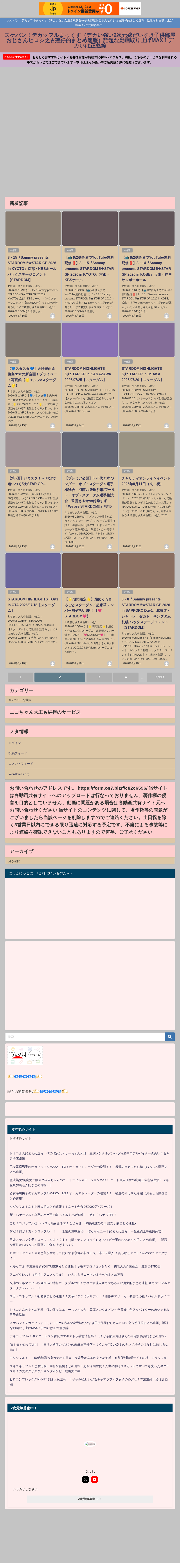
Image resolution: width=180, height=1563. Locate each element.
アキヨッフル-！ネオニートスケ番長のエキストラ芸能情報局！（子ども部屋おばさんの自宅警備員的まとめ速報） (88, 1336)
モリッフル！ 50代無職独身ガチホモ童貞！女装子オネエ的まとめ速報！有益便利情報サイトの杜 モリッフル (88, 1357)
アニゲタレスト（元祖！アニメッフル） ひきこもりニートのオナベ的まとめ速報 (66, 1274)
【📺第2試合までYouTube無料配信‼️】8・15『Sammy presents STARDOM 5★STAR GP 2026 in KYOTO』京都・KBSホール (89, 269)
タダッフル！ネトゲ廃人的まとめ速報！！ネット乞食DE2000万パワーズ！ (61, 1206)
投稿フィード (18, 753)
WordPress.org (19, 774)
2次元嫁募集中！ (90, 1499)
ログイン (15, 742)
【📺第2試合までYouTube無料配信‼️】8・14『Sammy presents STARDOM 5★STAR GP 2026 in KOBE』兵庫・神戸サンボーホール (147, 269)
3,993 (159, 677)
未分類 (13, 250)
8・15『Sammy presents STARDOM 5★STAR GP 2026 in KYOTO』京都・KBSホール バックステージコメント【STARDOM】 (34, 269)
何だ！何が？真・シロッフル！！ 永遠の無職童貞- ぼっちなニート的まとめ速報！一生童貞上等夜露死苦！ (87, 1231)
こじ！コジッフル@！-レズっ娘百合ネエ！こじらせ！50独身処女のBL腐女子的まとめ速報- (73, 1223)
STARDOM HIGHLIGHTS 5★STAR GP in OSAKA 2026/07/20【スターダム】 (143, 374)
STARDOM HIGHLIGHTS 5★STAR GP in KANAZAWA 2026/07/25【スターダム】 (88, 374)
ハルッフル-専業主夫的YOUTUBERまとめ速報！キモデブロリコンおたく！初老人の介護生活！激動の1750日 (85, 1266)
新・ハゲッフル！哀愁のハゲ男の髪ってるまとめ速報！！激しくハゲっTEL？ (63, 1214)
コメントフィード (21, 763)
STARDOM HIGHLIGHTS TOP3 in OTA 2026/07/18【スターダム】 (33, 604)
